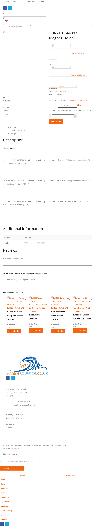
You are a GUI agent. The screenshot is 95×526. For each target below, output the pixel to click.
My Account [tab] (70, 475)
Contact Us (5, 497)
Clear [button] (79, 105)
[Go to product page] (16, 301)
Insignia (16, 448)
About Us (4, 488)
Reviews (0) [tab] (11, 134)
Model (52, 104)
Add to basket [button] (14, 331)
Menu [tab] (22, 475)
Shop (3, 484)
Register (4, 519)
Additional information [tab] (16, 130)
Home (3, 480)
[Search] (31, 26)
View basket (6, 468)
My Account (5, 502)
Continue (18, 468)
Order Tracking (6, 511)
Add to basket (56, 121)
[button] (1, 472)
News (3, 493)
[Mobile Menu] (4, 13)
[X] (10, 8)
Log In (3, 515)
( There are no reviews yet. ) (60, 91)
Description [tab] (11, 127)
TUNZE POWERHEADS (77, 100)
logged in (17, 279)
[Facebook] (5, 8)
